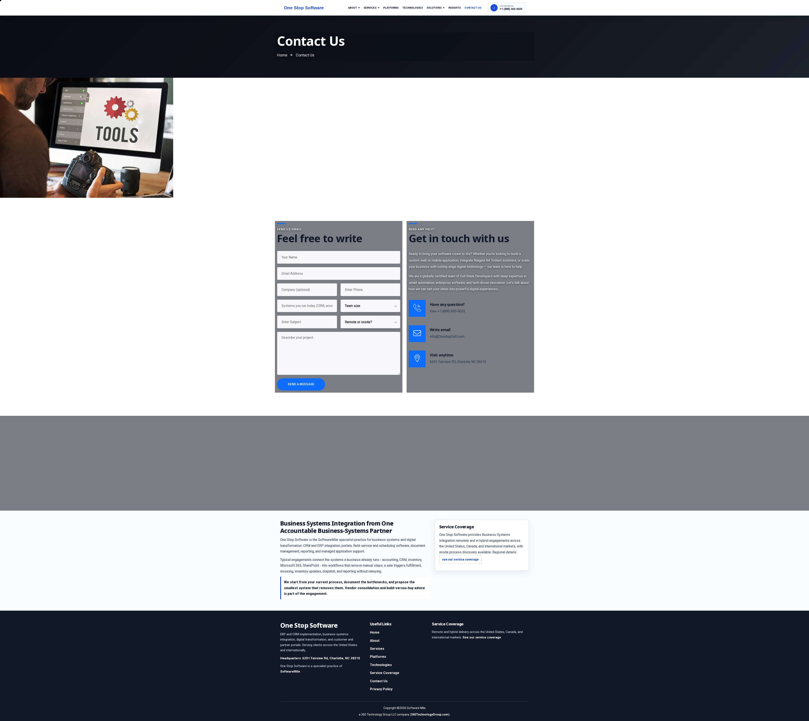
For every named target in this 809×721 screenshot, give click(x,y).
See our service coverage (482, 637)
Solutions (434, 7)
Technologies (412, 7)
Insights (454, 7)
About (352, 7)
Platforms (391, 7)
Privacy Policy (381, 689)
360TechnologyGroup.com (430, 714)
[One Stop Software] (308, 8)
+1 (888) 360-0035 (451, 311)
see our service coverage (460, 559)
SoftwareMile (290, 671)
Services (370, 7)
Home (374, 632)
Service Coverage (384, 673)
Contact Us (473, 7)
